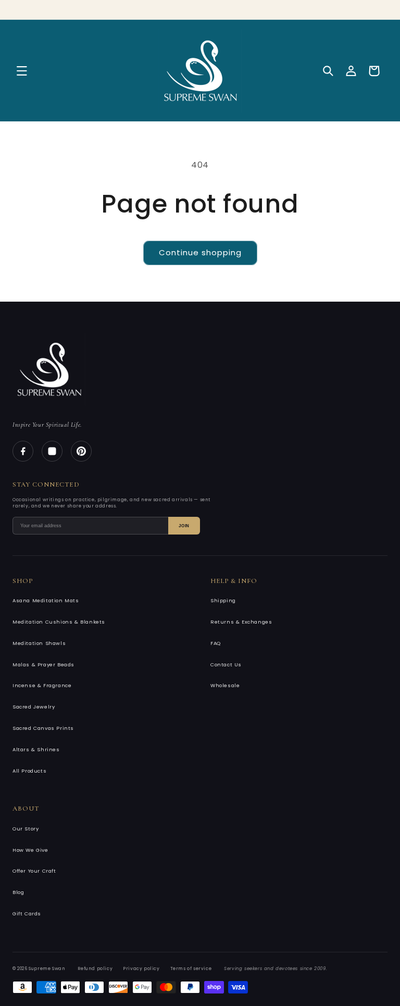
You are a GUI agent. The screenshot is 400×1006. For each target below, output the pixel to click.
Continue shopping (200, 252)
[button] (21, 70)
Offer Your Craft (34, 870)
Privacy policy (141, 968)
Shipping (223, 600)
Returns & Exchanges (241, 621)
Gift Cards (26, 913)
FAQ (215, 643)
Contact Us (226, 664)
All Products (29, 770)
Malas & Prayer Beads (43, 664)
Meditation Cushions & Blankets (58, 621)
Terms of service (191, 968)
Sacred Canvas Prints (43, 728)
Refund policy (95, 968)
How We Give (30, 850)
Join (184, 526)
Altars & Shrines (36, 749)
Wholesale (225, 685)
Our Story (25, 828)
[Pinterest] (81, 451)
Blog (18, 892)
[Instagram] (52, 451)
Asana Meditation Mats (45, 600)
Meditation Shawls (39, 643)
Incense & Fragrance (41, 685)
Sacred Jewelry (33, 706)
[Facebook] (22, 451)
